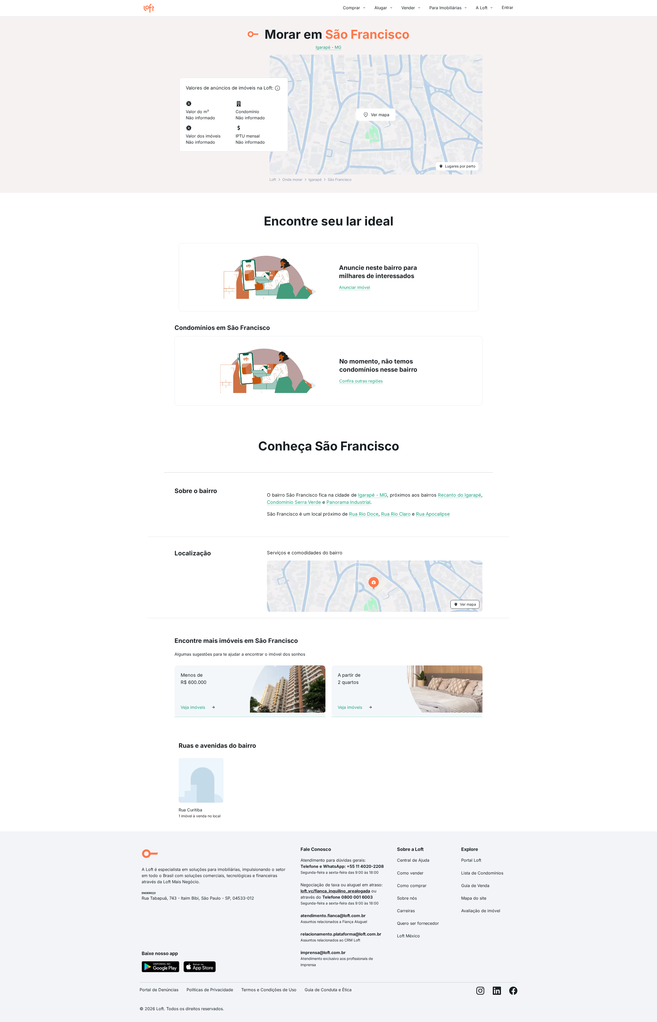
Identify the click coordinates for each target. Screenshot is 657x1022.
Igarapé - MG (372, 495)
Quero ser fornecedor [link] (418, 923)
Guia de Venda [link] (475, 885)
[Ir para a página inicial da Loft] (151, 8)
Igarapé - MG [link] (328, 47)
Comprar (351, 7)
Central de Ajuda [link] (413, 860)
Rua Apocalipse (433, 514)
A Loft (481, 7)
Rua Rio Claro (396, 514)
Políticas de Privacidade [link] (210, 989)
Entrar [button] (507, 7)
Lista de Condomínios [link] (482, 873)
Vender (408, 7)
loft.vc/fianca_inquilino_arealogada (335, 890)
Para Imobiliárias (445, 7)
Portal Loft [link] (471, 860)
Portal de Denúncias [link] (159, 989)
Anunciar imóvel (354, 287)
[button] (374, 586)
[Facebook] (513, 992)
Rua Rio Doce (364, 514)
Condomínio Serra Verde (294, 502)
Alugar (380, 7)
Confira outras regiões (361, 381)
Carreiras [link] (406, 910)
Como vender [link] (410, 873)
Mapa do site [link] (473, 898)
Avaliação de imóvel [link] (480, 910)
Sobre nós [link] (407, 898)
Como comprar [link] (412, 885)
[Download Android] (160, 967)
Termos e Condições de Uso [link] (268, 989)
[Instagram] (480, 992)
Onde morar (292, 179)
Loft (272, 179)
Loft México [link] (408, 935)
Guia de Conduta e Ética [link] (328, 989)
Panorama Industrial (348, 502)
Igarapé (315, 179)
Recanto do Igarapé (459, 495)
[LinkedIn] (497, 992)
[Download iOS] (199, 967)
